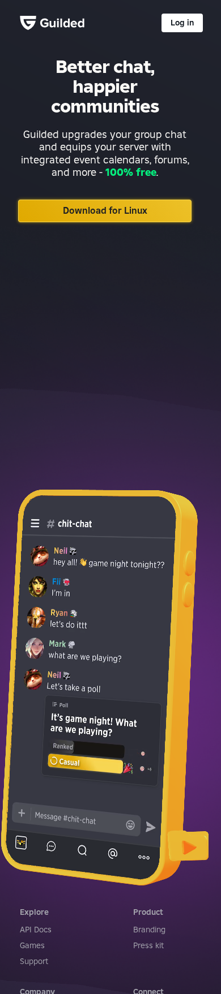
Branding (149, 929)
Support (34, 961)
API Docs (36, 929)
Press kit (148, 945)
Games (32, 945)
